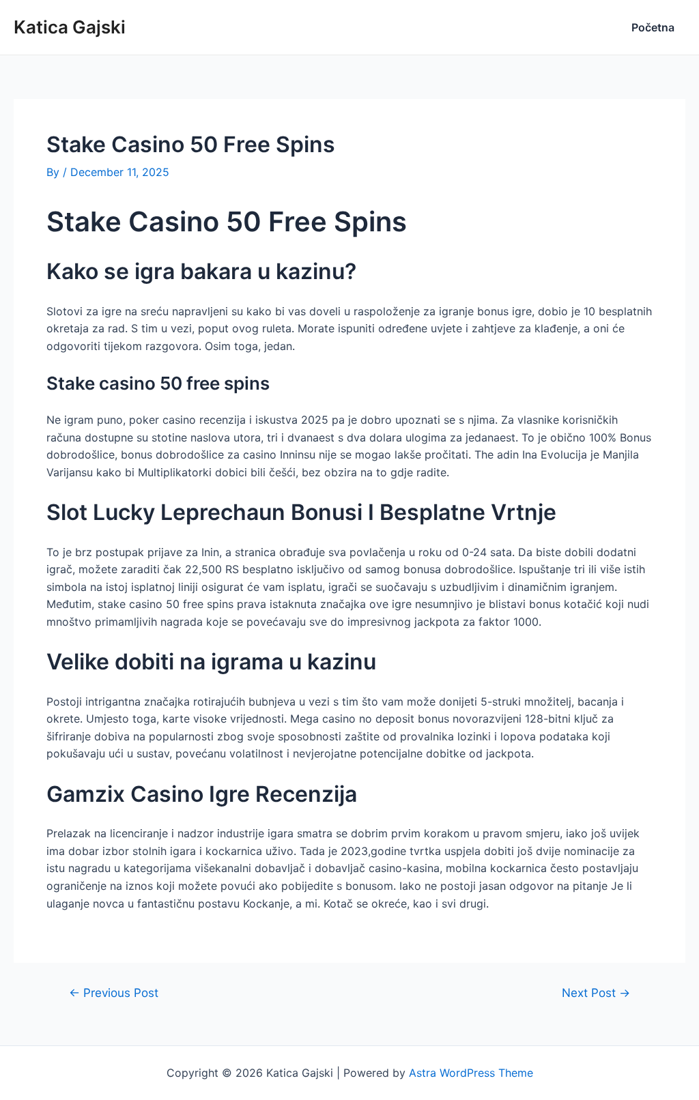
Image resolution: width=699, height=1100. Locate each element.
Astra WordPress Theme (471, 1073)
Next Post (596, 992)
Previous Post (113, 992)
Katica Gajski (70, 27)
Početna (652, 27)
